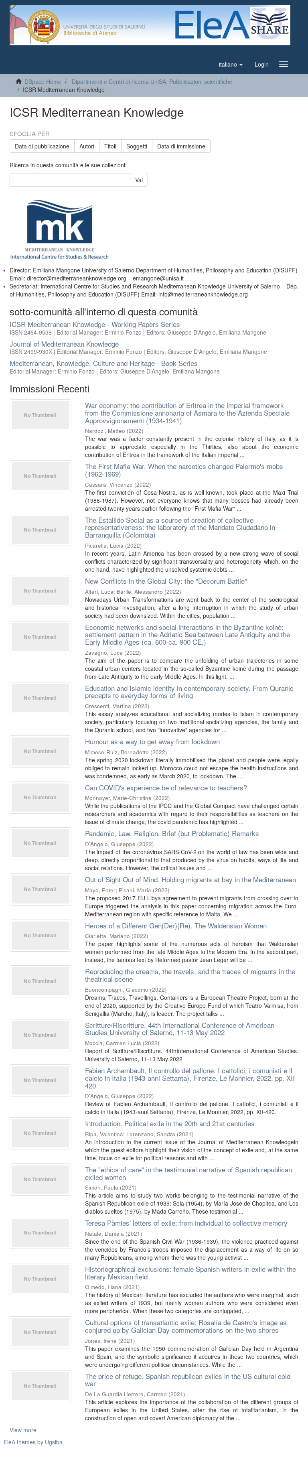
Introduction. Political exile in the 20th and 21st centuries (170, 1123)
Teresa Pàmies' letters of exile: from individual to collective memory (186, 1223)
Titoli (110, 146)
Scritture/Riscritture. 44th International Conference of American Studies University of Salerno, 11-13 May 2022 (179, 1029)
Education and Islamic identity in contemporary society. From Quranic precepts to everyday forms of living (189, 691)
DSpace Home (42, 81)
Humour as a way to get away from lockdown (152, 741)
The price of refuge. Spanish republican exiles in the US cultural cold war (187, 1380)
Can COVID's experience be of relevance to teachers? (166, 787)
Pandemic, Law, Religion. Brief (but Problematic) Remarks (172, 833)
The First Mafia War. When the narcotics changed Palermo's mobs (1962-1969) (184, 470)
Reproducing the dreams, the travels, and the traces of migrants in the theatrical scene (190, 975)
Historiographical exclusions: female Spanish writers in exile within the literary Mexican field (190, 1272)
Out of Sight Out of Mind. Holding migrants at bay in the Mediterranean (190, 879)
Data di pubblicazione (42, 146)
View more (23, 1430)
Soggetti (136, 146)
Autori (86, 146)
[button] (231, 64)
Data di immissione (181, 146)
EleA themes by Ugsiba (33, 1442)
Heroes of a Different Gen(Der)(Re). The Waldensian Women (176, 925)
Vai (139, 180)
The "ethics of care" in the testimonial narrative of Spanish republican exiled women (188, 1173)
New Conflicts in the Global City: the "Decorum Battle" (166, 581)
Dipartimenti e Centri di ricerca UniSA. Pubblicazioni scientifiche (152, 81)
